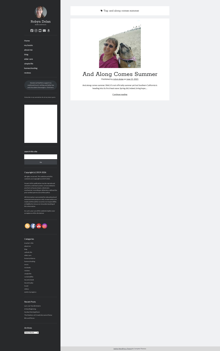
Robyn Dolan (41, 22)
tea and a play (28, 283)
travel (26, 286)
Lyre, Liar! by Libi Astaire (32, 306)
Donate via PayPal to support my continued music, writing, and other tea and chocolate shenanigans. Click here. (41, 85)
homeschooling (30, 68)
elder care (28, 59)
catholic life (28, 252)
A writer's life (28, 243)
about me (28, 50)
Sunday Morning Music (32, 312)
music (26, 264)
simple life (28, 63)
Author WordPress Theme (123, 349)
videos (26, 289)
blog (26, 54)
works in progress (30, 292)
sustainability (28, 277)
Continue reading (119, 94)
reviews (27, 72)
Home (27, 40)
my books (28, 45)
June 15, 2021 (132, 79)
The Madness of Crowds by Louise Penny (38, 315)
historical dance (29, 258)
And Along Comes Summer (119, 43)
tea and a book (29, 280)
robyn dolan (118, 79)
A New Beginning (30, 309)
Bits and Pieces (29, 318)
